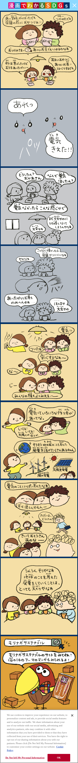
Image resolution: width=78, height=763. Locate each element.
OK (59, 757)
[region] (39, 736)
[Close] (72, 715)
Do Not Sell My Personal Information (24, 757)
